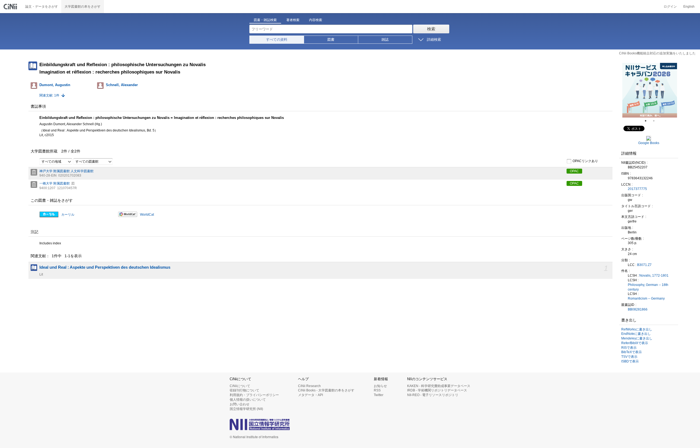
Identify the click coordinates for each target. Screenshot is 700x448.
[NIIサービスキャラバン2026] (649, 90)
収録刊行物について (244, 390)
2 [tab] (656, 121)
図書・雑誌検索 (265, 20)
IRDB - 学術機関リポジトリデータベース (437, 390)
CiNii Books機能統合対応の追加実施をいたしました (657, 53)
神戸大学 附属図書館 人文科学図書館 (66, 171)
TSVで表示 (629, 357)
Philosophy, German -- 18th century (648, 287)
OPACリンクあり (585, 161)
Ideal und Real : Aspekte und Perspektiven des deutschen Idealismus (104, 267)
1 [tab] (648, 121)
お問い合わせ (239, 404)
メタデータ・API (310, 395)
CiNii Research (309, 386)
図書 (330, 39)
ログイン (670, 6)
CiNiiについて (240, 386)
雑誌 (385, 39)
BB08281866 (638, 309)
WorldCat (147, 214)
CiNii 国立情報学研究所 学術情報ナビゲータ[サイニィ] (11, 6)
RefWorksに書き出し (636, 329)
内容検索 (315, 20)
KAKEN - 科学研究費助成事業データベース (438, 386)
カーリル (67, 214)
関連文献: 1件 (49, 95)
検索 (431, 29)
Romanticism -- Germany (646, 298)
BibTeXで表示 (631, 352)
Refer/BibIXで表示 (634, 343)
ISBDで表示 (630, 361)
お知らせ (380, 386)
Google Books (648, 143)
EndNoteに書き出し (636, 334)
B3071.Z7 (644, 265)
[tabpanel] (649, 90)
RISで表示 (629, 348)
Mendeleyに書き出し (636, 338)
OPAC (574, 171)
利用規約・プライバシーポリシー (254, 395)
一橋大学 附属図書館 (54, 183)
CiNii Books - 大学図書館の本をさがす (326, 390)
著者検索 (292, 20)
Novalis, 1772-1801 (654, 275)
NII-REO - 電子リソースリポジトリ (432, 395)
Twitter (378, 395)
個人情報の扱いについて (248, 400)
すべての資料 (276, 39)
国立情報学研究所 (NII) (246, 409)
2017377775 (637, 189)
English (689, 6)
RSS (377, 390)
